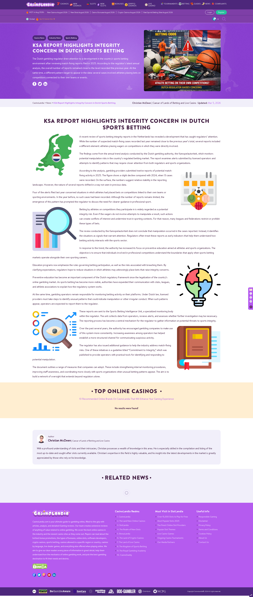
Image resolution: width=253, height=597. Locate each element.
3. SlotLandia (123, 525)
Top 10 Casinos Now (46, 19)
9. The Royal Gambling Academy (131, 550)
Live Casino (151, 4)
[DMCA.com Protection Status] (40, 568)
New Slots (103, 4)
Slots (93, 3)
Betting (185, 3)
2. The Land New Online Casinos (131, 521)
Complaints (220, 3)
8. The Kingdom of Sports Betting (132, 546)
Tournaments (171, 3)
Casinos (64, 3)
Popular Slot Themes (166, 529)
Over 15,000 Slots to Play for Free (172, 516)
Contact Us (204, 542)
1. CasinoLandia (123, 516)
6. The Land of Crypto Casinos (130, 538)
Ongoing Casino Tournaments (170, 538)
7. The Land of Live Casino (128, 542)
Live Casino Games (165, 533)
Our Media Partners (166, 542)
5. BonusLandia (123, 533)
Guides (197, 3)
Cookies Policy (205, 533)
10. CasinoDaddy (124, 555)
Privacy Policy (205, 525)
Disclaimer (203, 521)
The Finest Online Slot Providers (171, 525)
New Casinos (77, 4)
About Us (203, 538)
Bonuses (119, 3)
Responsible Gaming (208, 516)
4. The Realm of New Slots (129, 529)
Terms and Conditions (208, 529)
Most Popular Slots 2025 (168, 521)
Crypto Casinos (132, 4)
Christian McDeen (141, 103)
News (207, 3)
